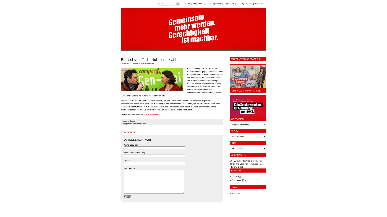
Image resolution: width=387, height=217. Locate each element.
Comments (238, 180)
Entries (236, 176)
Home (187, 3)
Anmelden (235, 193)
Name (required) (131, 145)
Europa (132, 121)
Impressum (228, 3)
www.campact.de (153, 115)
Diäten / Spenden (212, 3)
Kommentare (129, 168)
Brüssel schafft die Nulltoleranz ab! (148, 60)
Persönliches (259, 3)
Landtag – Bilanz (243, 3)
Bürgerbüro (196, 3)
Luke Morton (245, 164)
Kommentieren (148, 64)
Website (127, 160)
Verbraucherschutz (139, 124)
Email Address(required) (134, 153)
